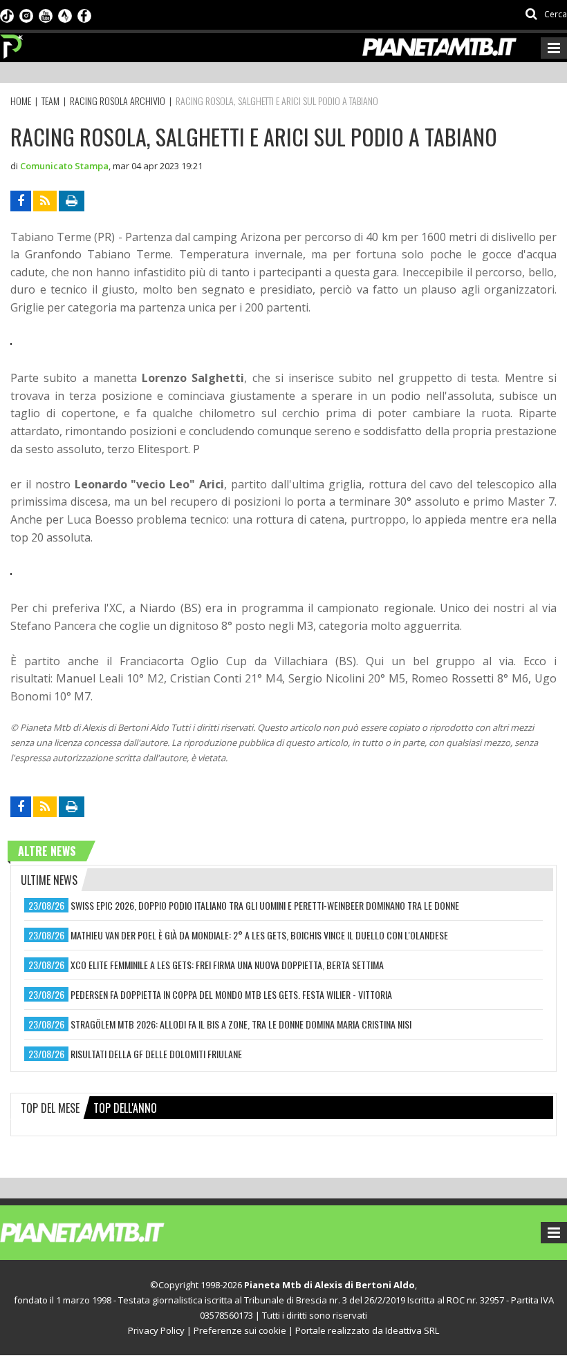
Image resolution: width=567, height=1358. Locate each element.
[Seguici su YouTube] (46, 14)
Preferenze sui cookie (240, 1330)
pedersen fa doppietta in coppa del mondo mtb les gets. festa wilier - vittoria (231, 994)
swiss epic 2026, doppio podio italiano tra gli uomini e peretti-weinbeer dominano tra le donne (265, 905)
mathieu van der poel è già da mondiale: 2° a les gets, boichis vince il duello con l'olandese (259, 935)
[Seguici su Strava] (65, 14)
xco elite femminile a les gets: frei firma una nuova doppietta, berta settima (227, 964)
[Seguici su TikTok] (7, 14)
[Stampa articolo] (71, 201)
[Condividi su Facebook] (20, 201)
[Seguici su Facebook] (84, 14)
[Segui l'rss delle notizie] (45, 201)
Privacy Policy (156, 1330)
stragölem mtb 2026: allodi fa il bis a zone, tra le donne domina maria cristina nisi (241, 1024)
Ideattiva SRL (412, 1330)
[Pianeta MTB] (107, 1231)
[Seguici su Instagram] (26, 14)
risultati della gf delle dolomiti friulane (156, 1053)
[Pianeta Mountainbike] (12, 43)
